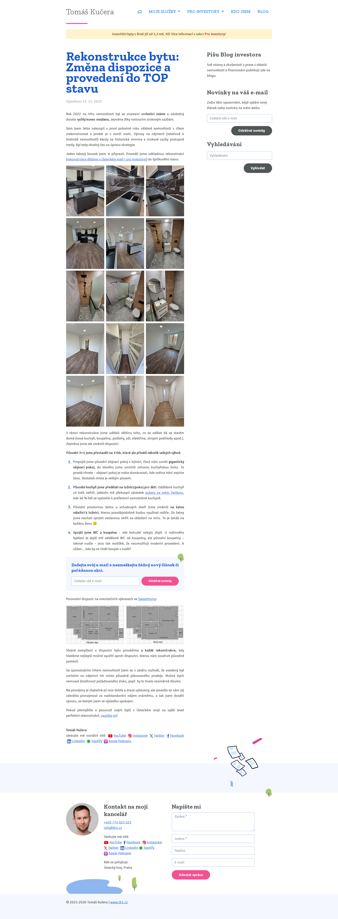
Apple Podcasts (120, 741)
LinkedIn (78, 741)
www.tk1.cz (119, 902)
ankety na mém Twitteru (164, 492)
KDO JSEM (241, 11)
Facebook (177, 735)
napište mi (109, 715)
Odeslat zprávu (191, 875)
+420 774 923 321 (117, 822)
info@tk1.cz (113, 828)
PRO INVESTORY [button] (203, 11)
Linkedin (131, 848)
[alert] (169, 34)
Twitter (159, 735)
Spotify (97, 741)
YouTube (119, 735)
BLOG (263, 11)
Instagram (140, 735)
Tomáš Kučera (90, 11)
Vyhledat (258, 168)
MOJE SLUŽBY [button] (163, 11)
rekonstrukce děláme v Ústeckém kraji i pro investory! (106, 159)
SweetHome (147, 599)
